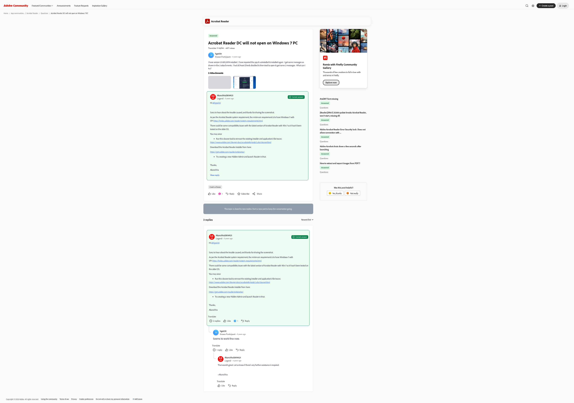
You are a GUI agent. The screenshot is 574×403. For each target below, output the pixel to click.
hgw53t (218, 53)
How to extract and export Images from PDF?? (340, 163)
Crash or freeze (215, 187)
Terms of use (64, 399)
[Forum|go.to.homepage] (16, 5)
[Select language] (533, 5)
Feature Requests (81, 5)
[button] (546, 5)
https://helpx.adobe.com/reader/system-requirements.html (238, 120)
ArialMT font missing (329, 98)
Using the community (49, 399)
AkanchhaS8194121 (225, 95)
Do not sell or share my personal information (112, 399)
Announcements (64, 5)
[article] (258, 278)
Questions (44, 13)
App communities (17, 13)
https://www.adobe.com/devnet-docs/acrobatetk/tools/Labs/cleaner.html (240, 142)
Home (6, 13)
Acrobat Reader (32, 13)
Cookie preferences (86, 399)
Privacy (74, 399)
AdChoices (138, 399)
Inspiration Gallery (99, 5)
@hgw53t (216, 103)
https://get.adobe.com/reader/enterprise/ (227, 152)
